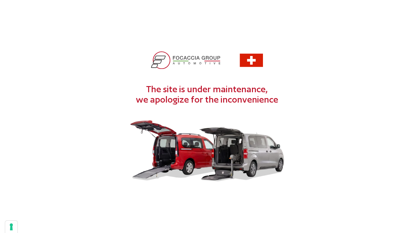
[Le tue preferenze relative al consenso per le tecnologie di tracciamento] (11, 227)
